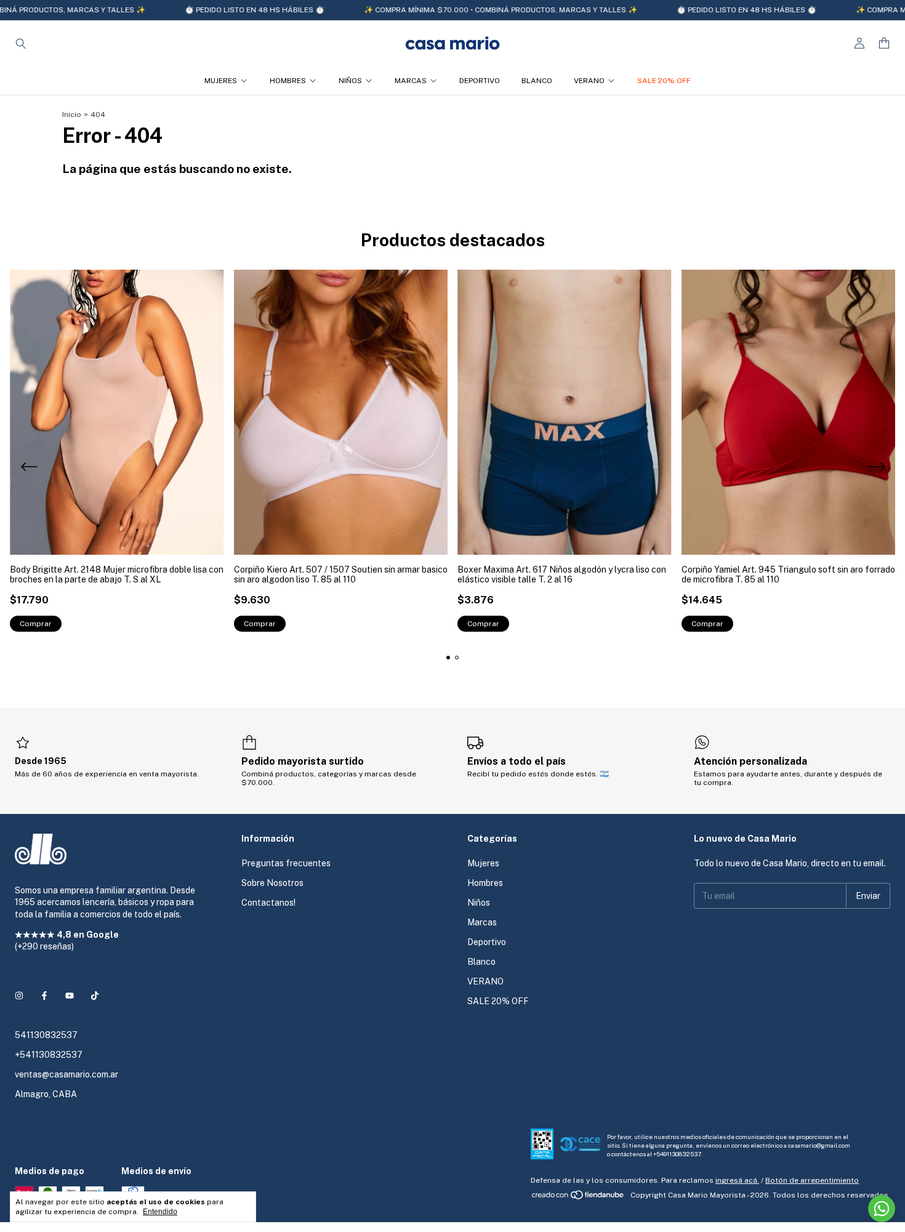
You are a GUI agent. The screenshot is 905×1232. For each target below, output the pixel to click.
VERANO (589, 80)
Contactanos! (268, 903)
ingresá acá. (737, 1180)
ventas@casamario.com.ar (66, 1074)
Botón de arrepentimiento (812, 1180)
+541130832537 (48, 1055)
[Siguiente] (876, 468)
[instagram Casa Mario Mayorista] (19, 995)
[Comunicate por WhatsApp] (881, 1208)
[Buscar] (21, 43)
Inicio (71, 114)
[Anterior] (29, 468)
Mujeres (220, 80)
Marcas (411, 80)
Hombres (288, 80)
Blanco (536, 80)
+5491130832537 (677, 1154)
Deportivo (479, 80)
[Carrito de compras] (884, 43)
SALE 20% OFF (664, 80)
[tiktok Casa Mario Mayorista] (94, 995)
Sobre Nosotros (272, 883)
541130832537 (46, 1035)
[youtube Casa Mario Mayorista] (69, 995)
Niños (350, 80)
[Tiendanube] (578, 1198)
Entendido (160, 1211)
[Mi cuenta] (859, 43)
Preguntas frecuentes (286, 863)
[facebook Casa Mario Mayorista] (44, 995)
